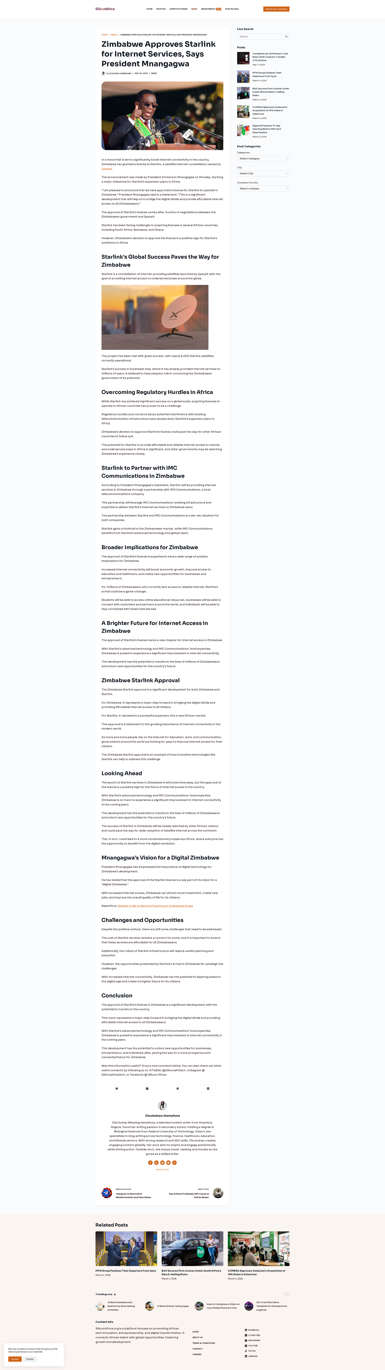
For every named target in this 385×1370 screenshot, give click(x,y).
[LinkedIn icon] (156, 1162)
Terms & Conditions (203, 1343)
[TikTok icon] (174, 1162)
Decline (30, 1359)
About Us (197, 1337)
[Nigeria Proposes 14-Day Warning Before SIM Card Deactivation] (243, 130)
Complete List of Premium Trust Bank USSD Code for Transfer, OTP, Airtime (270, 57)
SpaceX (107, 168)
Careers (197, 1354)
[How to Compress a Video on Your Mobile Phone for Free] (199, 1306)
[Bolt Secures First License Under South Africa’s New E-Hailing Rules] (243, 93)
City (239, 167)
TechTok (161, 9)
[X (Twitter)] (147, 1088)
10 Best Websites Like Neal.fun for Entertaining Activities (121, 1306)
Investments (210, 9)
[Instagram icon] (168, 1162)
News (194, 9)
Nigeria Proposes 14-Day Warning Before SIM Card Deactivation (267, 129)
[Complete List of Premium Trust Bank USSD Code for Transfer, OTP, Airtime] (243, 58)
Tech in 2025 (232, 9)
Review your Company (276, 9)
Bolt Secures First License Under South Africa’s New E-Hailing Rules (271, 92)
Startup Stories (178, 9)
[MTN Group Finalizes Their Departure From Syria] (243, 77)
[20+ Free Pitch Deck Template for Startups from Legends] (248, 1306)
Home (149, 9)
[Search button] (286, 36)
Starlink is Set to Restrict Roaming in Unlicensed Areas (155, 906)
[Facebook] (117, 1088)
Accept (15, 1359)
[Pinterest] (178, 1088)
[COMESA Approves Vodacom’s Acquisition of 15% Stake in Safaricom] (243, 111)
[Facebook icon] (150, 1162)
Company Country (247, 182)
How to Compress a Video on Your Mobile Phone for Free (223, 1306)
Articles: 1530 (162, 1170)
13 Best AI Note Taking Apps (173, 1306)
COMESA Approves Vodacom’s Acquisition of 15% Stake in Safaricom (270, 110)
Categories (243, 152)
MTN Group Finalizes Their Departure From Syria (125, 1270)
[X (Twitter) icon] (162, 1162)
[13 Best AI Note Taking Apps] (149, 1306)
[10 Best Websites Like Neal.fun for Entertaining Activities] (100, 1306)
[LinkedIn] (208, 1088)
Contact (197, 1349)
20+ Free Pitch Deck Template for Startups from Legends (271, 1306)
